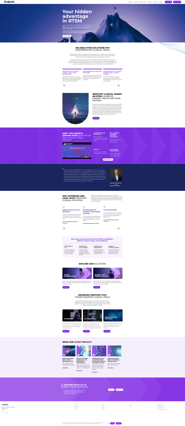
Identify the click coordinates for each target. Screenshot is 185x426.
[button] (130, 2)
